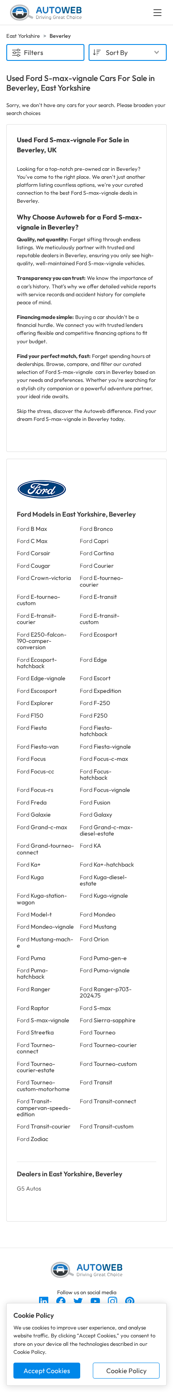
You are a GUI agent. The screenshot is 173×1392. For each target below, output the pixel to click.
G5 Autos (29, 1188)
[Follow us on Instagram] (113, 1300)
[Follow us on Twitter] (78, 1300)
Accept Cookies (47, 1370)
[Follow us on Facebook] (61, 1300)
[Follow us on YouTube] (96, 1300)
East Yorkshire (23, 35)
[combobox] (128, 52)
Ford (32, 529)
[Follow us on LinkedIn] (44, 1300)
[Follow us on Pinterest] (129, 1300)
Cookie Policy (126, 1370)
